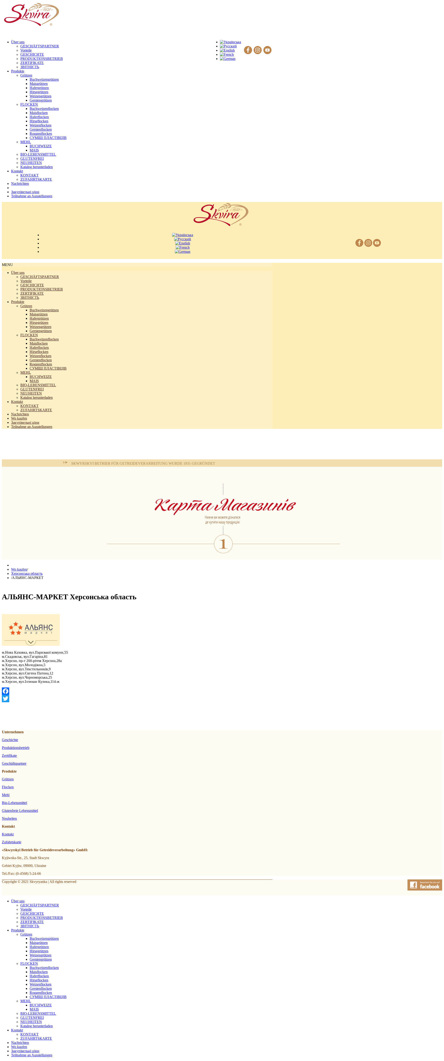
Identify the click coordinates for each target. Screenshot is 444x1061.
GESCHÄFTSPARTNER (39, 46)
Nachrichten (20, 414)
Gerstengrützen (41, 100)
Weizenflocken (40, 125)
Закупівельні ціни (25, 422)
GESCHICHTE (32, 54)
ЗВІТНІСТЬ (29, 67)
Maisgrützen (39, 84)
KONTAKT (29, 175)
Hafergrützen (39, 88)
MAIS (34, 150)
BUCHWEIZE (41, 146)
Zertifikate (9, 756)
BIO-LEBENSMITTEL (38, 154)
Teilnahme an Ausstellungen (31, 427)
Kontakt (17, 402)
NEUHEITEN (31, 163)
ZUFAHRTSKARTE (36, 179)
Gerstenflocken (41, 129)
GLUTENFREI (32, 159)
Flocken (8, 787)
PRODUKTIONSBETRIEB (41, 59)
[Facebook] (248, 50)
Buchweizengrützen (44, 79)
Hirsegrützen (39, 92)
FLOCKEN (29, 104)
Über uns (18, 273)
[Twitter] (137, 698)
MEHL (25, 142)
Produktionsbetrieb (15, 748)
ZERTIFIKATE (32, 63)
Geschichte (10, 740)
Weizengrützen (40, 96)
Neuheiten (9, 818)
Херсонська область (27, 573)
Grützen (26, 75)
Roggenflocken (41, 134)
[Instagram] (257, 50)
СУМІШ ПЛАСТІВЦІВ (48, 138)
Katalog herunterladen (36, 167)
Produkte (17, 302)
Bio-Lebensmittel (14, 803)
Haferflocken (39, 117)
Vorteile (26, 50)
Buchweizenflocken (44, 109)
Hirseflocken (39, 121)
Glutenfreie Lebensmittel (20, 811)
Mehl (5, 795)
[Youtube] (267, 50)
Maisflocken (39, 113)
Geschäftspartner (14, 763)
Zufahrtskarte (11, 842)
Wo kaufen (19, 418)
